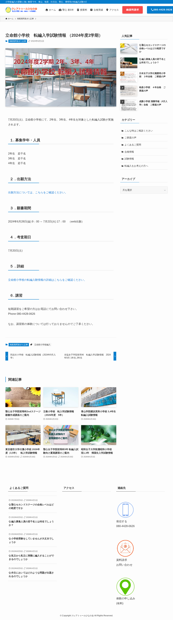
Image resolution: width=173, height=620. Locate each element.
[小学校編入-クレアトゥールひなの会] (21, 9)
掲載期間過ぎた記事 (17, 41)
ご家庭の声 (130, 137)
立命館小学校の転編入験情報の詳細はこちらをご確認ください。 (47, 279)
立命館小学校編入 (42, 344)
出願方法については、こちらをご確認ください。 (38, 192)
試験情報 (129, 158)
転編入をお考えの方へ (136, 165)
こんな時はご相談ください (139, 130)
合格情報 (129, 151)
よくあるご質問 (133, 144)
